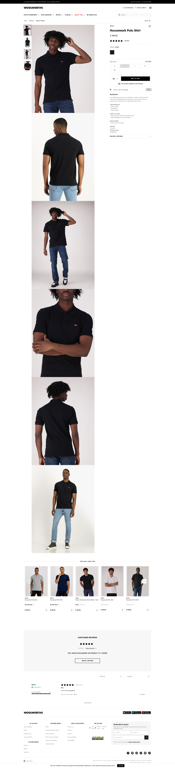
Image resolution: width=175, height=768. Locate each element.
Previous (29, 581)
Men (25, 20)
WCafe (25, 748)
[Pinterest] (137, 753)
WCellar (67, 15)
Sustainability (71, 740)
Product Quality (36, 692)
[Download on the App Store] (127, 712)
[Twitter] (133, 753)
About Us (70, 730)
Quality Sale (79, 15)
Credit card (98, 727)
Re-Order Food (92, 15)
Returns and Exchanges (52, 737)
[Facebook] (129, 753)
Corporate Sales (50, 744)
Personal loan (104, 727)
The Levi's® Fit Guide (117, 123)
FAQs (47, 727)
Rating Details (90, 648)
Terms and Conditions (51, 740)
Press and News (72, 737)
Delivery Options (50, 733)
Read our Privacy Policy (134, 742)
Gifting (58, 15)
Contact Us (70, 727)
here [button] (113, 765)
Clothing (31, 20)
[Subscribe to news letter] (146, 737)
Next (144, 581)
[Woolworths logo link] (33, 8)
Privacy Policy (148, 762)
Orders (25, 730)
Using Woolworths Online (52, 730)
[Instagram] (142, 753)
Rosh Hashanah (46, 15)
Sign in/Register (28, 727)
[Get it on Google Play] (137, 712)
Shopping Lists (28, 733)
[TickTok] (150, 753)
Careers (70, 733)
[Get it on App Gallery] (146, 712)
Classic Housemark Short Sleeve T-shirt (86, 600)
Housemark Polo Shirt (31, 600)
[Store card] (90, 728)
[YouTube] (146, 753)
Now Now (26, 752)
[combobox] (135, 15)
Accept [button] (121, 765)
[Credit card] (95, 728)
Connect (26, 745)
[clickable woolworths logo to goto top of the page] (33, 713)
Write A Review (87, 660)
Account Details (28, 737)
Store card (93, 727)
